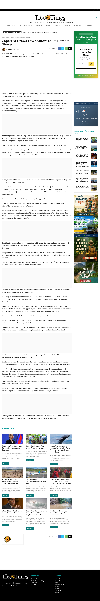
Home (3, 37)
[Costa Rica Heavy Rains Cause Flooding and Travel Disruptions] (61, 503)
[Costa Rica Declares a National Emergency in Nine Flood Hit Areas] (94, 172)
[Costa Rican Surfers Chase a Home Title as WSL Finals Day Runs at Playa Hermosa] (36, 503)
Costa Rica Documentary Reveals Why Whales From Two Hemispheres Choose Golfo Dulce (60, 449)
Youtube (15, 585)
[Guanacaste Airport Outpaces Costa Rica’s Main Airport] (36, 472)
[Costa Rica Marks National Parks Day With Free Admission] (94, 148)
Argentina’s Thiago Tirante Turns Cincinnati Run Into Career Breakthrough (82, 164)
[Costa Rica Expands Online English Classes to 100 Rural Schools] (94, 180)
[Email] (70, 48)
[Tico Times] (4, 49)
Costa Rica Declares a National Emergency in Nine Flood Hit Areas (82, 172)
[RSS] (23, 583)
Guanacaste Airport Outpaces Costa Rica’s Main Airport (36, 481)
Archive (7, 37)
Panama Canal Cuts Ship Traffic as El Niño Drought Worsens (82, 188)
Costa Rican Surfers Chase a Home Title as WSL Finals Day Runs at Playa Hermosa (36, 513)
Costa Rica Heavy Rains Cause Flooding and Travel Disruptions (60, 513)
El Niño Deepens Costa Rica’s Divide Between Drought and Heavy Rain (10, 481)
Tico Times (10, 49)
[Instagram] (13, 583)
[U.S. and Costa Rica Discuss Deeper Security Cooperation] (12, 503)
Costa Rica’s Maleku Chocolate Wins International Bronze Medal (82, 156)
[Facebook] (59, 48)
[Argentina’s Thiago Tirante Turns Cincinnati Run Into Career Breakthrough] (94, 164)
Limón (89, 103)
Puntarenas (95, 103)
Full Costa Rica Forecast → (86, 121)
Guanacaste (83, 103)
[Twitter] (62, 48)
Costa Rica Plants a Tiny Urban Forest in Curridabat (35, 447)
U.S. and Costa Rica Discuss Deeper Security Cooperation (12, 512)
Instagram (18, 583)
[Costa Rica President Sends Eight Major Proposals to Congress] (12, 439)
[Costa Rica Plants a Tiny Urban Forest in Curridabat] (36, 439)
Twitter (7, 585)
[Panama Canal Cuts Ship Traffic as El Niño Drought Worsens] (94, 188)
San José (77, 103)
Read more (5, 463)
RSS (26, 583)
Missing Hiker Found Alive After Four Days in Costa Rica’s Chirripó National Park (60, 481)
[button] (96, 17)
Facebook (8, 583)
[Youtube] (11, 586)
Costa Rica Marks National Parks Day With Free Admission (82, 147)
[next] (69, 32)
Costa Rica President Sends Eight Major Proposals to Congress (12, 448)
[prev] (67, 32)
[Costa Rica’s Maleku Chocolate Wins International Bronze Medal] (94, 156)
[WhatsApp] (66, 48)
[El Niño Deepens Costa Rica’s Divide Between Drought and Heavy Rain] (12, 472)
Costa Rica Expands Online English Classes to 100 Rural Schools (82, 180)
